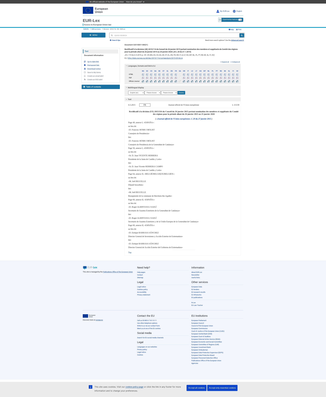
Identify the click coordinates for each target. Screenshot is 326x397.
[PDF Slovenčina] (225, 77)
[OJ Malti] (204, 81)
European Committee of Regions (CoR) (205, 344)
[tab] (183, 66)
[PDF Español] (147, 77)
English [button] (239, 11)
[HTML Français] (176, 74)
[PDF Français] (176, 77)
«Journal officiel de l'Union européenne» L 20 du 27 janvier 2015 (183, 119)
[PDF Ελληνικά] (168, 77)
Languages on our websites (147, 347)
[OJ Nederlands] (209, 81)
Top (129, 252)
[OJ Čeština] (151, 81)
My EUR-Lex (224, 11)
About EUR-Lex (196, 272)
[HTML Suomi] (233, 74)
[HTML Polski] (213, 74)
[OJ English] (172, 81)
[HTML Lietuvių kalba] (196, 74)
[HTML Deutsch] (159, 74)
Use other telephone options (147, 323)
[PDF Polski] (213, 77)
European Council (197, 323)
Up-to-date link (93, 62)
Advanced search (237, 40)
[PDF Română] (221, 77)
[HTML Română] (221, 74)
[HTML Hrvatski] (184, 74)
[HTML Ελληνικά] (168, 74)
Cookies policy (142, 289)
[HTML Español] (147, 74)
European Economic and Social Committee (206, 342)
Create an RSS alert (95, 80)
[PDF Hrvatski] (184, 77)
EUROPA (86, 29)
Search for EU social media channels (150, 338)
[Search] (241, 35)
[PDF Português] (217, 77)
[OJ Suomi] (233, 81)
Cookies (140, 355)
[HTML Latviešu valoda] (192, 74)
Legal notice (141, 287)
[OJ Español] (147, 81)
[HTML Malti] (204, 74)
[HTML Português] (217, 74)
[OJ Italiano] (188, 81)
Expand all (225, 62)
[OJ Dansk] (155, 81)
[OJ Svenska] (237, 81)
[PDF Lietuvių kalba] (196, 77)
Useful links (195, 278)
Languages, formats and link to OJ (141, 66)
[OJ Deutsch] (159, 81)
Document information (93, 55)
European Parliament (198, 320)
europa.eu (99, 320)
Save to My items (94, 72)
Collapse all (236, 62)
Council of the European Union (202, 326)
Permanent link (93, 65)
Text (86, 51)
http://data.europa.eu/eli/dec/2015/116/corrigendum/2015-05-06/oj (155, 58)
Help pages (141, 272)
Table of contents (93, 87)
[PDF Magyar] (200, 77)
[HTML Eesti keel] (163, 74)
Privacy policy (142, 349)
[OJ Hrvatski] (184, 81)
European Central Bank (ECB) (201, 334)
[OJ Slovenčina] (225, 81)
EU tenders (195, 289)
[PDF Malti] (204, 77)
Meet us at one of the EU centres (149, 328)
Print (239, 29)
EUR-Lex (91, 20)
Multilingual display (136, 88)
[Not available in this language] (180, 74)
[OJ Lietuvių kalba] (196, 81)
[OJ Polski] (213, 81)
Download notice (94, 69)
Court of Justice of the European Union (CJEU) (207, 331)
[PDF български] (143, 77)
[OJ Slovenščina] (229, 81)
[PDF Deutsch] (159, 77)
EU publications (196, 297)
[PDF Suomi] (233, 77)
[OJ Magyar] (200, 81)
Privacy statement (143, 295)
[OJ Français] (176, 81)
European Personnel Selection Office (204, 358)
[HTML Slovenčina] (225, 74)
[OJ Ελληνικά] (168, 81)
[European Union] (89, 316)
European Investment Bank (201, 347)
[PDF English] (172, 77)
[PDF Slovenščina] (229, 77)
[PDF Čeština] (151, 77)
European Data (196, 287)
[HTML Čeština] (151, 74)
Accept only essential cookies (222, 388)
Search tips (116, 40)
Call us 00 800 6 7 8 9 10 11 (147, 320)
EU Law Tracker (197, 305)
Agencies (194, 363)
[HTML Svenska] (237, 74)
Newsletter (195, 275)
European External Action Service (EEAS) (205, 339)
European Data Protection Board (202, 355)
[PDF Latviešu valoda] (192, 77)
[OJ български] (143, 81)
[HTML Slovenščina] (229, 74)
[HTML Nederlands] (209, 74)
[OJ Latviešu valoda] (192, 81)
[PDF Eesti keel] (163, 77)
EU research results (198, 292)
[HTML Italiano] (188, 74)
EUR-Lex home (96, 29)
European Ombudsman (199, 350)
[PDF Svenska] (237, 77)
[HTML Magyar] (200, 74)
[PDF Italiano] (188, 77)
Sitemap (140, 278)
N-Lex (193, 303)
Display (181, 93)
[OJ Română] (221, 81)
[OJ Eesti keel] (163, 81)
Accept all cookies (196, 388)
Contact (140, 275)
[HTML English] (172, 74)
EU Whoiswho (196, 295)
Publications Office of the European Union (118, 272)
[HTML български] (143, 74)
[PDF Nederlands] (209, 77)
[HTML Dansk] (155, 74)
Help (232, 29)
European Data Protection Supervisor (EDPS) (207, 353)
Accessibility (141, 292)
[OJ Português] (217, 81)
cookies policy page (134, 387)
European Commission (199, 328)
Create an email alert (95, 76)
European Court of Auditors (201, 336)
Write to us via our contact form (148, 326)
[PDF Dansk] (155, 77)
